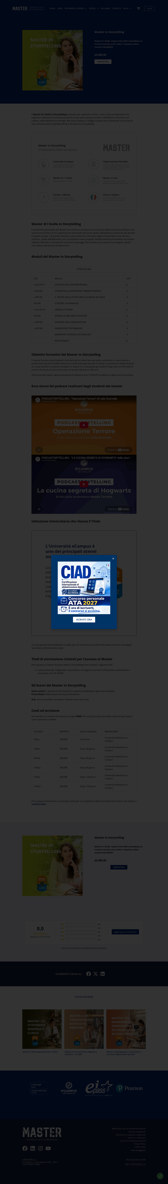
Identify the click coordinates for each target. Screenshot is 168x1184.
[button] (113, 559)
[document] (84, 592)
